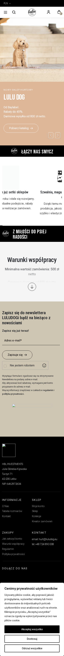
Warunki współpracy (13, 543)
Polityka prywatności (13, 554)
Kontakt (6, 516)
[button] (59, 12)
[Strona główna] (32, 12)
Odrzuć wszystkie (32, 648)
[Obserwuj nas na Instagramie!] (6, 577)
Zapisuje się (15, 354)
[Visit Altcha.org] (44, 365)
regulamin (48, 390)
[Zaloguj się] (48, 12)
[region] (32, 619)
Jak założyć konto (12, 538)
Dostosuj (32, 638)
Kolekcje (36, 516)
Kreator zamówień (42, 521)
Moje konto (38, 506)
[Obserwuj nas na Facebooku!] (14, 577)
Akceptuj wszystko (32, 629)
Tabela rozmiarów (12, 511)
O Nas (5, 506)
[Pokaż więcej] (32, 287)
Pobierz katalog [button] (19, 128)
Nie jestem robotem (22, 365)
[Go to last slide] (50, 135)
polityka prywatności (13, 394)
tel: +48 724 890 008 (43, 544)
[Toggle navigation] (5, 12)
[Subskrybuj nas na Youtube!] (23, 577)
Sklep (35, 511)
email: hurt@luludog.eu (44, 539)
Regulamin (8, 549)
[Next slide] (57, 135)
